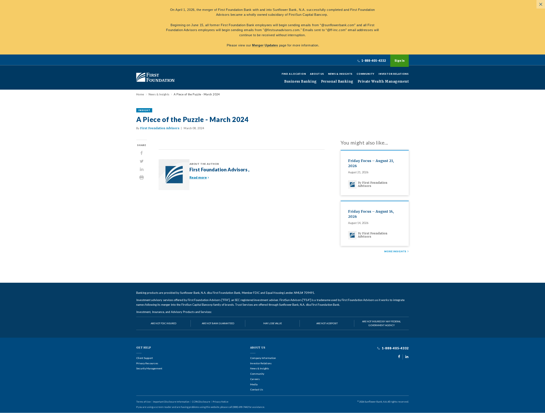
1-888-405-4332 (395, 348)
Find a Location (294, 73)
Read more (198, 177)
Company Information (263, 358)
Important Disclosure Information (171, 401)
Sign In (399, 60)
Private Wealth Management (383, 81)
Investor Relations (394, 73)
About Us (317, 73)
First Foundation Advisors (159, 128)
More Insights (395, 251)
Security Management (149, 368)
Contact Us (256, 389)
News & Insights (340, 73)
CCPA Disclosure (201, 401)
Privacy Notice (220, 401)
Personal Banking (337, 81)
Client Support (144, 358)
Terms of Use (143, 401)
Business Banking (300, 81)
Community (365, 73)
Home (140, 94)
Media (254, 384)
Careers (255, 379)
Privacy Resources (147, 363)
